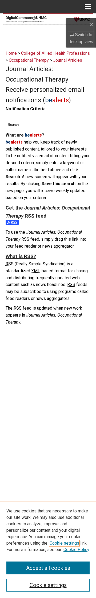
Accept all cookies (48, 568)
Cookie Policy (76, 549)
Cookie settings (64, 543)
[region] (48, 549)
